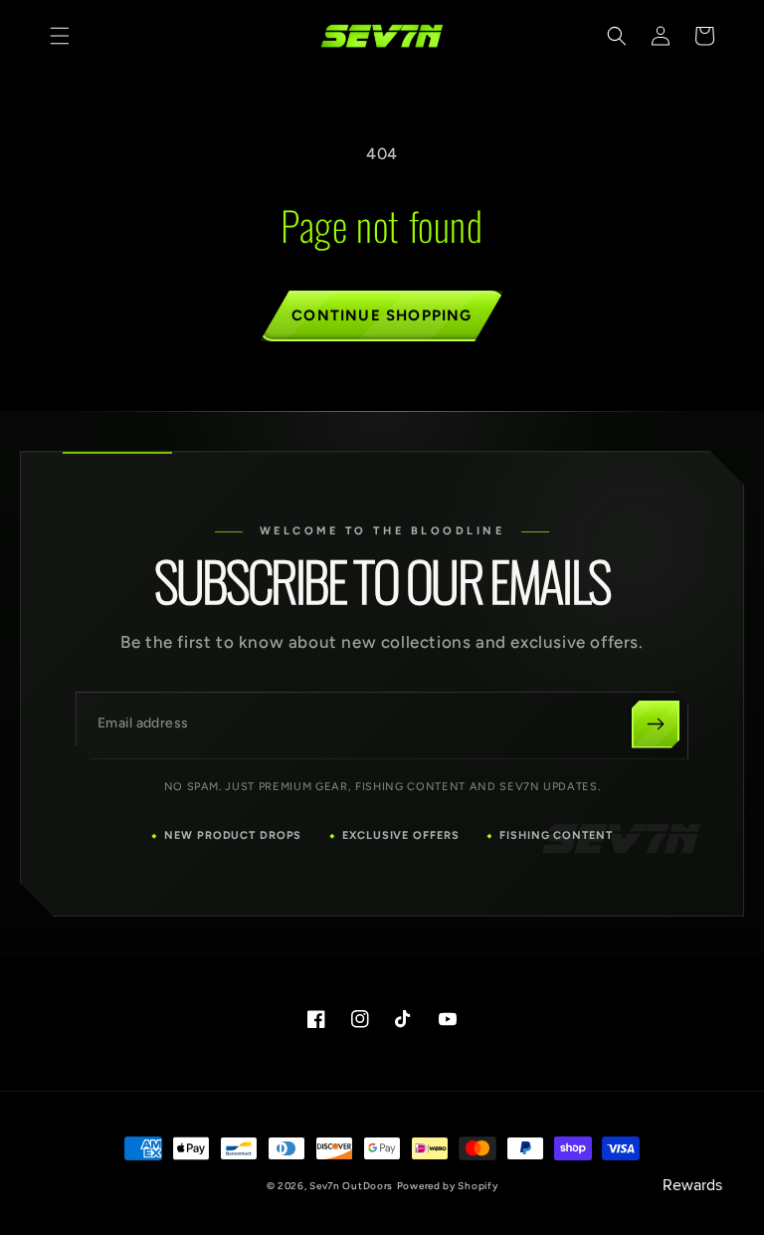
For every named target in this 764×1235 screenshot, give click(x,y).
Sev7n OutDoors (351, 1185)
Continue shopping (381, 315)
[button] (60, 36)
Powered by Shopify (447, 1185)
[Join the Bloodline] (655, 724)
